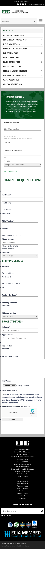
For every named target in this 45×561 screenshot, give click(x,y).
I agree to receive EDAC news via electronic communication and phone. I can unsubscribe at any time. (22, 397)
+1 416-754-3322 (24, 1)
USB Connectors (10, 53)
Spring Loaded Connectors (15, 71)
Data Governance (10, 390)
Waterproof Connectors (14, 75)
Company (6, 213)
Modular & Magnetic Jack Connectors (22, 457)
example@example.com (11, 235)
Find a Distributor (22, 483)
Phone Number (8, 239)
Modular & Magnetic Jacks (15, 49)
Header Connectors (22, 466)
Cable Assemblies (11, 80)
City (4, 287)
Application (7, 335)
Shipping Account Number (9, 304)
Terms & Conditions (17, 546)
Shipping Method (9, 313)
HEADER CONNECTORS (12, 66)
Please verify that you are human (16, 406)
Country (6, 252)
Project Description (10, 356)
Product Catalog (22, 493)
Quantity (7, 142)
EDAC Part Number (11, 129)
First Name (6, 203)
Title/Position (8, 221)
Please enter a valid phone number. (10, 247)
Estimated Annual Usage (13, 150)
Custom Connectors (12, 84)
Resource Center (33, 4)
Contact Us (22, 498)
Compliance (22, 491)
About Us (41, 4)
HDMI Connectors (11, 58)
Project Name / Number (8, 347)
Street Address (8, 273)
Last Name (6, 209)
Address (6, 266)
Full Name (6, 195)
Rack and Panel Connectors (22, 452)
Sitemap (27, 546)
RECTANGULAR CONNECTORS (15, 40)
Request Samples (22, 481)
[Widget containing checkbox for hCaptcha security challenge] (19, 412)
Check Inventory (22, 488)
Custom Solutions (22, 476)
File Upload (6, 381)
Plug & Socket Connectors (22, 464)
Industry (6, 327)
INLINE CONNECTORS (11, 62)
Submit (12, 419)
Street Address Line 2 (11, 283)
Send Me (7, 161)
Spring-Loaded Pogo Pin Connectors (22, 469)
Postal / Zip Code (9, 295)
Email (5, 229)
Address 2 (6, 277)
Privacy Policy (5, 546)
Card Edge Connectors (13, 35)
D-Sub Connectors (11, 44)
